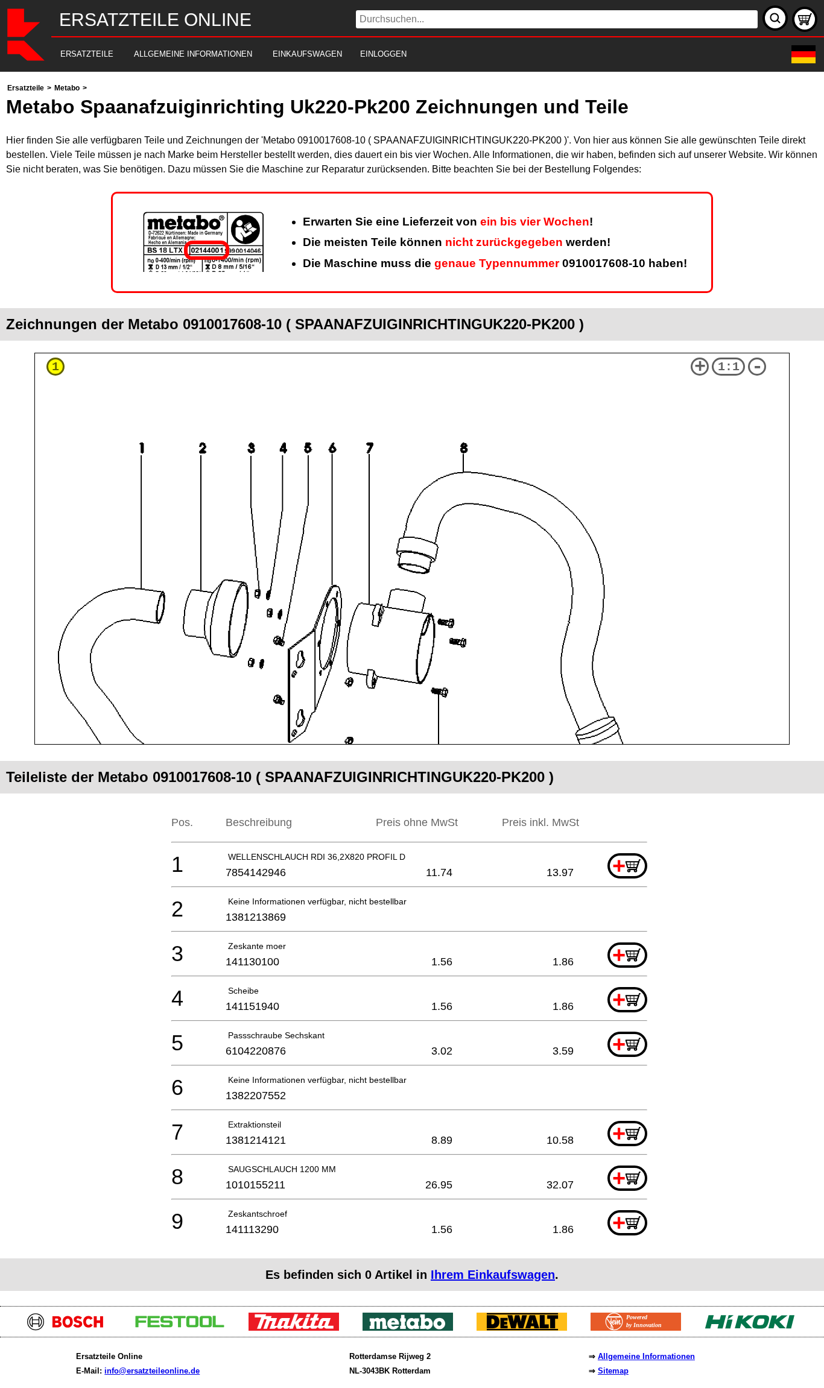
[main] (412, 686)
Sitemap (613, 1370)
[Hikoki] (754, 1327)
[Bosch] (70, 1327)
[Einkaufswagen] (804, 19)
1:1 (729, 367)
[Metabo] (412, 1327)
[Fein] (640, 1327)
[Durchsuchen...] (775, 18)
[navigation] (395, 54)
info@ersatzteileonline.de (152, 1370)
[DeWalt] (526, 1327)
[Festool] (184, 1327)
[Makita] (298, 1327)
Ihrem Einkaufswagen (493, 1274)
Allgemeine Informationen (646, 1356)
